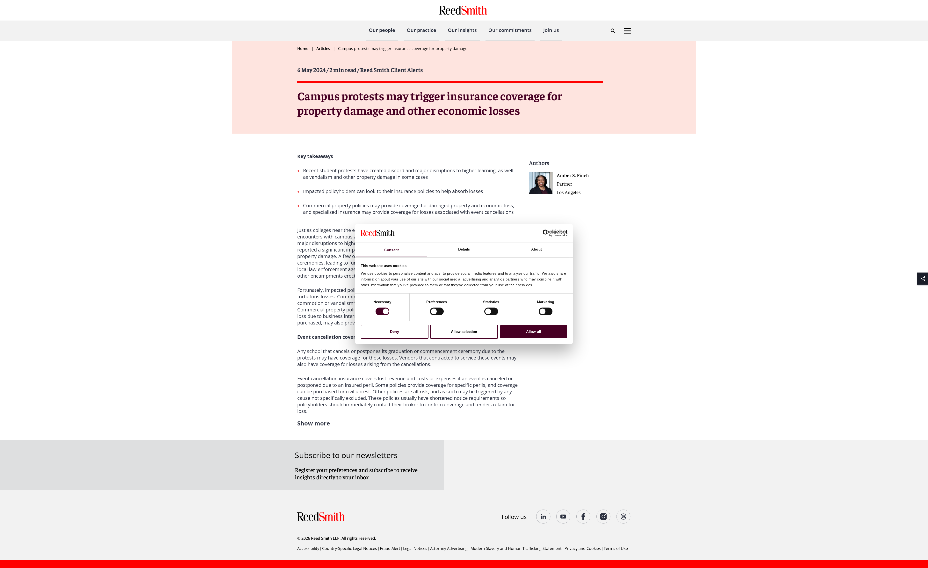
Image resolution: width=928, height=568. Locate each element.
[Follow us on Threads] (623, 517)
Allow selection (464, 331)
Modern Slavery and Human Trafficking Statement (516, 548)
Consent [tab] (391, 250)
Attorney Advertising (449, 548)
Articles (323, 48)
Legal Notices (415, 548)
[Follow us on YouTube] (563, 517)
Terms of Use (616, 548)
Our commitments (510, 30)
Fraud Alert (390, 548)
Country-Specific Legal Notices (349, 548)
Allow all (533, 331)
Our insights (462, 30)
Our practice (421, 30)
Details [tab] (464, 249)
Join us (551, 30)
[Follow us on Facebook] (583, 517)
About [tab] (536, 249)
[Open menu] (627, 31)
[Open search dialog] (613, 31)
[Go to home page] (463, 10)
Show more (313, 423)
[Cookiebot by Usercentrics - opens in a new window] (546, 233)
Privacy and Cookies (583, 548)
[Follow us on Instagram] (603, 517)
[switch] (437, 311)
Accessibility (308, 548)
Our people (382, 30)
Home (302, 48)
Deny (394, 331)
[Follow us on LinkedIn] (543, 517)
